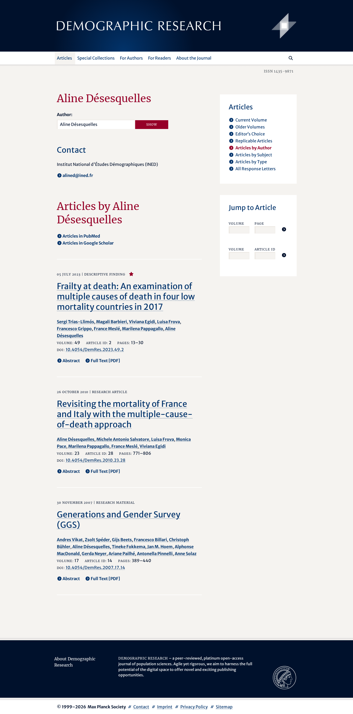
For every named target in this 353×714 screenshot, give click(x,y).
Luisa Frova (168, 321)
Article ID (265, 249)
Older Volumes (250, 126)
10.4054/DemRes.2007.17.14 (95, 567)
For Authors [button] (131, 58)
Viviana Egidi (142, 321)
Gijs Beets (122, 539)
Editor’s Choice (250, 133)
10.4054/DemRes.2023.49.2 (95, 349)
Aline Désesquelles (75, 439)
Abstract (71, 360)
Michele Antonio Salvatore (122, 439)
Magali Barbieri (111, 321)
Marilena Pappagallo (142, 328)
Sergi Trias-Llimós (75, 321)
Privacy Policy (194, 706)
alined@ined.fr (78, 175)
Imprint (164, 706)
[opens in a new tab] (284, 677)
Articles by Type (251, 161)
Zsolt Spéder (97, 539)
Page (259, 223)
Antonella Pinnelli (155, 553)
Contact (141, 706)
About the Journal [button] (193, 58)
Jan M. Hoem (160, 546)
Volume (236, 223)
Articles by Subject (253, 154)
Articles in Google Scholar (88, 243)
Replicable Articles (253, 140)
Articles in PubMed (81, 236)
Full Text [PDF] (105, 360)
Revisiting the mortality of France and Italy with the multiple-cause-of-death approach (125, 414)
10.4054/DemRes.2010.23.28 (95, 460)
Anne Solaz (185, 553)
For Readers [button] (159, 58)
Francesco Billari (150, 539)
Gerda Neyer (94, 553)
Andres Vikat (70, 539)
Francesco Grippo (74, 328)
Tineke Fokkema (128, 546)
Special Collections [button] (96, 58)
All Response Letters (255, 168)
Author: (64, 114)
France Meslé (107, 328)
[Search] (290, 58)
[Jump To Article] (284, 229)
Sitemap (224, 706)
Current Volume (251, 120)
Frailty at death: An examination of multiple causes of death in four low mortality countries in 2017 (126, 296)
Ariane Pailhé (122, 553)
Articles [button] (64, 58)
